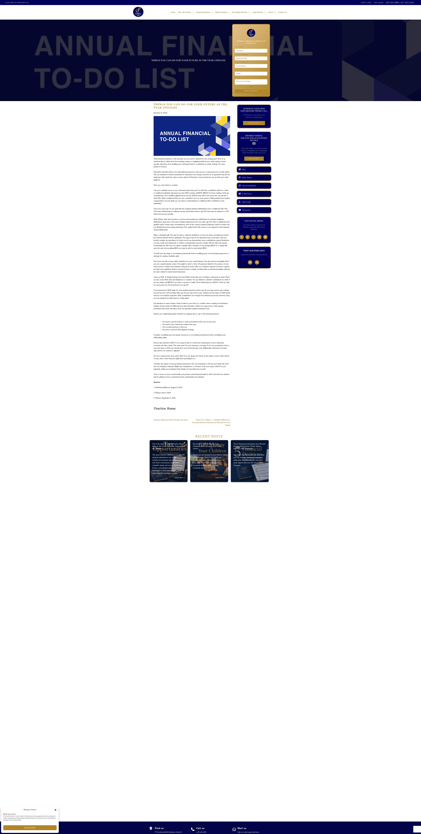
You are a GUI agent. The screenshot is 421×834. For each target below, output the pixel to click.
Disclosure (378, 2)
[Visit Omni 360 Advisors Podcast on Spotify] (250, 263)
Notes (237, 78)
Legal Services (257, 12)
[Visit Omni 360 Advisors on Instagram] (253, 237)
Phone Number (241, 55)
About (270, 12)
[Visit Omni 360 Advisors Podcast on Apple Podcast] (257, 263)
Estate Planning (221, 12)
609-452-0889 (392, 3)
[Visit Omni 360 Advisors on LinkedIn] (259, 237)
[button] (55, 810)
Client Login (366, 2)
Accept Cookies (30, 828)
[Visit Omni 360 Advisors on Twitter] (247, 237)
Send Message (251, 91)
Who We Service (184, 12)
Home (173, 12)
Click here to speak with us (17, 2)
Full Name (239, 47)
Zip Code (238, 70)
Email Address (241, 62)
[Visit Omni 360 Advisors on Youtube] (265, 237)
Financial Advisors (203, 12)
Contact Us (282, 12)
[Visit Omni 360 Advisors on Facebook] (241, 237)
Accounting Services (239, 12)
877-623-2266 (407, 3)
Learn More (179, 478)
